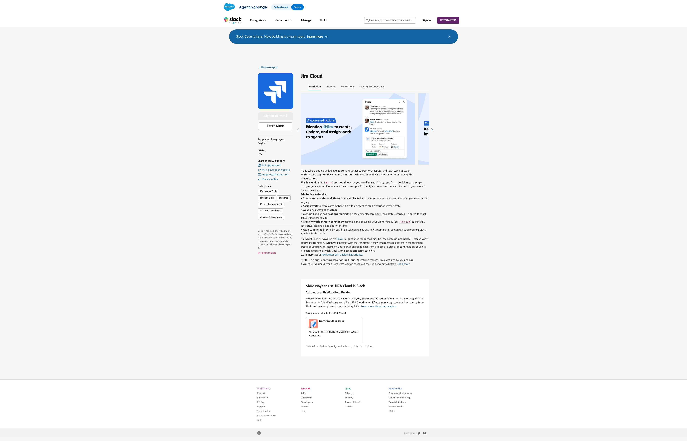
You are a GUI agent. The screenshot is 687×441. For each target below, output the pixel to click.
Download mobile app (399, 398)
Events (304, 406)
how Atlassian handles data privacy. (342, 254)
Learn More (275, 126)
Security (349, 398)
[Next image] (432, 129)
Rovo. (340, 239)
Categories (257, 20)
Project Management (271, 204)
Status (392, 411)
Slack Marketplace (266, 415)
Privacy (348, 393)
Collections (282, 20)
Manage (306, 20)
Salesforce (281, 7)
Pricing (260, 402)
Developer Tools (268, 191)
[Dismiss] (449, 36)
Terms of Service (353, 402)
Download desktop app (400, 393)
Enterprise (262, 398)
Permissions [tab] (347, 86)
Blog (303, 411)
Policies (349, 406)
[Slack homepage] (259, 434)
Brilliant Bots (267, 198)
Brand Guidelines (397, 402)
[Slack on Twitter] (419, 434)
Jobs (303, 393)
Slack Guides (263, 411)
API (259, 420)
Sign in (426, 20)
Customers (306, 398)
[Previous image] (298, 129)
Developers (307, 402)
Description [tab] (314, 86)
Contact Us (409, 433)
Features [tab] (331, 86)
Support (261, 406)
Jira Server (403, 264)
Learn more (315, 36)
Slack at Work (396, 406)
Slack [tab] (297, 7)
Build (323, 20)
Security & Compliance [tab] (371, 86)
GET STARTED (448, 20)
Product (261, 393)
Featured (283, 198)
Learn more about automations (379, 306)
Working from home (270, 211)
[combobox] (390, 20)
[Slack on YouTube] (424, 433)
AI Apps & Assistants (271, 217)
